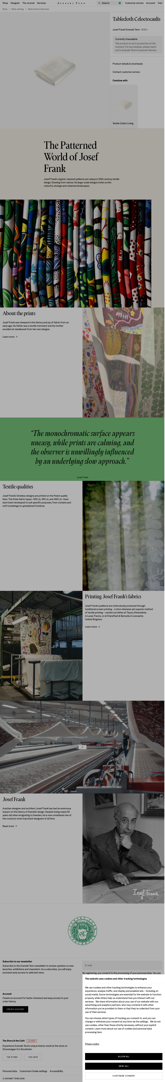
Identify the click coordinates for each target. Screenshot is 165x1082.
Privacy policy (92, 1044)
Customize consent (123, 1076)
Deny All (124, 1066)
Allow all (124, 1056)
